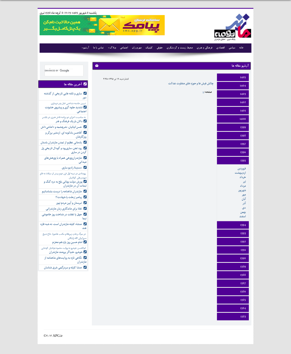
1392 (243, 241)
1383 (243, 316)
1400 (243, 119)
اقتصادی (220, 48)
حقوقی (160, 48)
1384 (243, 308)
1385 (243, 299)
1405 (243, 77)
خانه (241, 48)
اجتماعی (124, 48)
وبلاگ (112, 48)
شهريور (242, 190)
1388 (243, 274)
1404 (243, 85)
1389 (243, 266)
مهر (244, 194)
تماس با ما (98, 48)
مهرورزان (136, 48)
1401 (243, 110)
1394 (243, 225)
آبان (244, 199)
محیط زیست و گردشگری (179, 48)
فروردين (242, 168)
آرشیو (86, 48)
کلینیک (149, 48)
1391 (243, 250)
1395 (243, 160)
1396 (243, 152)
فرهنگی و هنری (204, 48)
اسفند (242, 216)
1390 (243, 258)
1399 (243, 127)
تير (244, 181)
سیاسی (232, 48)
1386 (243, 291)
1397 (243, 143)
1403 (243, 94)
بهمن (243, 212)
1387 (243, 283)
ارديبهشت (240, 172)
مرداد (243, 185)
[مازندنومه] (232, 26)
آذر (244, 203)
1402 (243, 102)
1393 (243, 233)
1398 (243, 135)
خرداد (243, 177)
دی (244, 207)
